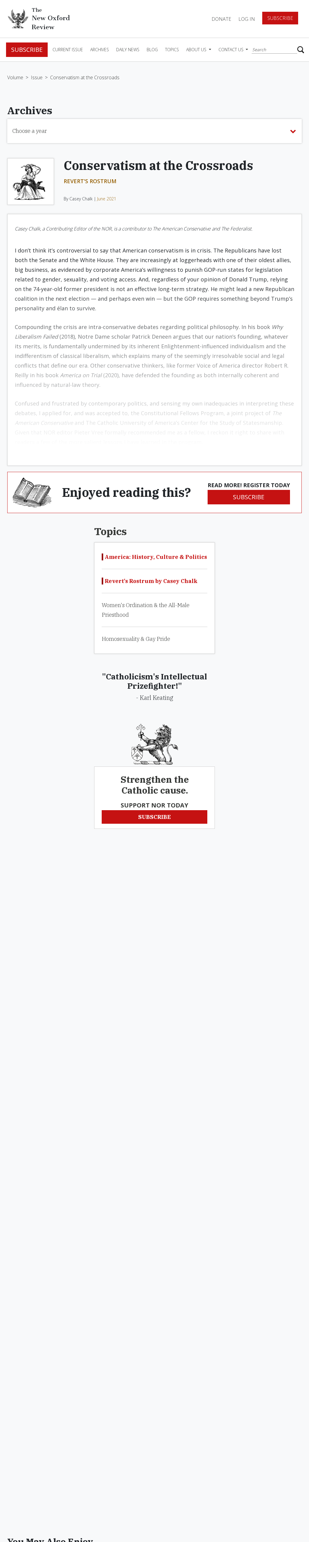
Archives (99, 49)
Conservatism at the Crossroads (84, 77)
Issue (37, 77)
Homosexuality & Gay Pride (136, 638)
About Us (197, 49)
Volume (15, 77)
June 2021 (106, 199)
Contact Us (231, 49)
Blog (152, 49)
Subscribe (280, 18)
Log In (246, 19)
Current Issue (68, 49)
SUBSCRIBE (248, 497)
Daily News (127, 49)
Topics (172, 49)
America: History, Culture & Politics (156, 556)
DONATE (221, 19)
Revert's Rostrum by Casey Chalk (151, 581)
